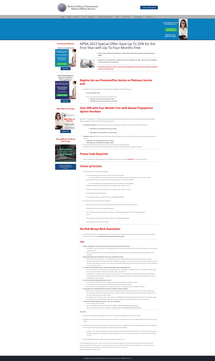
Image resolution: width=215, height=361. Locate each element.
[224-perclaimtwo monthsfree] (175, 19)
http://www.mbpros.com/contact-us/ (128, 305)
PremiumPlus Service (123, 218)
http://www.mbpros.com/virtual (132, 308)
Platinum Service (119, 197)
